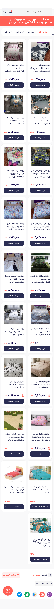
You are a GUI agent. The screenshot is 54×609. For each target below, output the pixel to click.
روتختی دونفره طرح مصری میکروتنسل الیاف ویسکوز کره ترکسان (15, 226)
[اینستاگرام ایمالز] (49, 594)
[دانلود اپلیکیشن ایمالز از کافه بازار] (27, 594)
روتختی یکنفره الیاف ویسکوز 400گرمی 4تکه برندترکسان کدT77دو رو (15, 121)
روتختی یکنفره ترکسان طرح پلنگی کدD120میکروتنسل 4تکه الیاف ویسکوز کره (40, 279)
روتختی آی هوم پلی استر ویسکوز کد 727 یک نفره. (41, 542)
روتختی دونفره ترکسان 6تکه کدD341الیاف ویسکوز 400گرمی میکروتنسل (40, 173)
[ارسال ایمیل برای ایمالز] (42, 594)
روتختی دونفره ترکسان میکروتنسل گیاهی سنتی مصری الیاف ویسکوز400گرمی (40, 226)
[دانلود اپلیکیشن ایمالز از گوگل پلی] (34, 594)
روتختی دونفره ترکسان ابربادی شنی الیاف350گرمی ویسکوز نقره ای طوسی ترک (40, 332)
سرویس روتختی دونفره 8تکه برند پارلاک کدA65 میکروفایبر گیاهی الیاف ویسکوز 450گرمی (40, 68)
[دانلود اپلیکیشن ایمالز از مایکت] (19, 594)
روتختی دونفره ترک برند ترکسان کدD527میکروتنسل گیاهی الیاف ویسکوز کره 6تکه (15, 68)
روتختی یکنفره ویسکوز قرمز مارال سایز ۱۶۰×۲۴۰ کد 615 (14, 490)
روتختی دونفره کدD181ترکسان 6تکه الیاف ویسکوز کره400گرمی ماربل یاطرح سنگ (14, 332)
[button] (8, 591)
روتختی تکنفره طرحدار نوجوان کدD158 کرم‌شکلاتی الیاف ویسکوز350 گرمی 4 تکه (14, 279)
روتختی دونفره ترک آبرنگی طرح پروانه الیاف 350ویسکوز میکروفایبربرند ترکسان (14, 173)
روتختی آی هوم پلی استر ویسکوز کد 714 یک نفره (41, 490)
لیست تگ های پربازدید (44, 584)
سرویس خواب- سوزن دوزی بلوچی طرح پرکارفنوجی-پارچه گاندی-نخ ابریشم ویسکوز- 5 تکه (14, 437)
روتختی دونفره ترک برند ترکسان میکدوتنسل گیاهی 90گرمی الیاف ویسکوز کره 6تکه (40, 121)
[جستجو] (5, 12)
